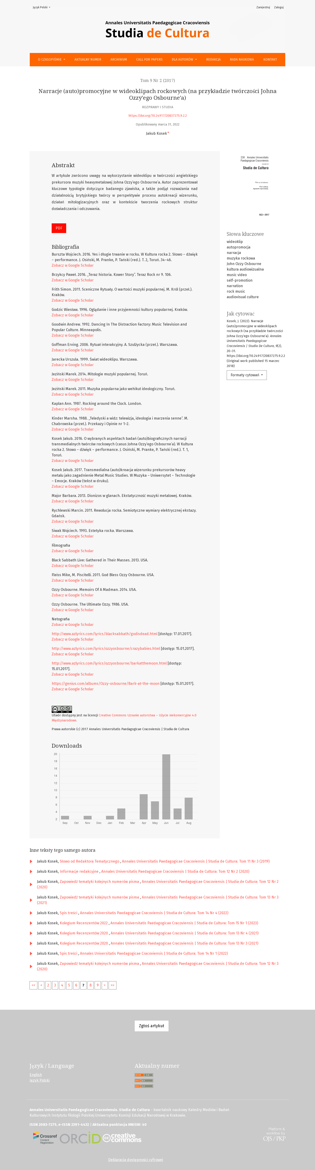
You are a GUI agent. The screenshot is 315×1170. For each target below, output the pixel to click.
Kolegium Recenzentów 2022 (84, 923)
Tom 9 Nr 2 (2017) (157, 80)
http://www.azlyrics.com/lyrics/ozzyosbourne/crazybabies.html (106, 648)
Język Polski (43, 7)
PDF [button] (59, 228)
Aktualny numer (87, 59)
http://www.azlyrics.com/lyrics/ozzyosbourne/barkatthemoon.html (109, 663)
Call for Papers (149, 59)
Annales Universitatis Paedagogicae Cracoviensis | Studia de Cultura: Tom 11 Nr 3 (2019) (196, 861)
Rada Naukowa (242, 59)
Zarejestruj (263, 7)
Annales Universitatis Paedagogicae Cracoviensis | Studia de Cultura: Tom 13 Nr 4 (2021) (185, 933)
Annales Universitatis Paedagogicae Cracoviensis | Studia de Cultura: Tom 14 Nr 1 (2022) (154, 953)
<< (33, 985)
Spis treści (69, 913)
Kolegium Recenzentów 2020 (84, 933)
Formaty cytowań (245, 375)
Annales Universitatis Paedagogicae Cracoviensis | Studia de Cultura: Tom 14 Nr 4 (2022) (154, 913)
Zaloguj (279, 7)
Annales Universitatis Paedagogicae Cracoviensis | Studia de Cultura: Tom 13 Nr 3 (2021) (184, 943)
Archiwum (118, 59)
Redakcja (213, 59)
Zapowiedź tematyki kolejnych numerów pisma (100, 881)
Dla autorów (183, 59)
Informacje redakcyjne (79, 871)
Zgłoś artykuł (151, 1025)
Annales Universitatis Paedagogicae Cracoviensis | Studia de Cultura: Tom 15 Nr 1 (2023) (184, 923)
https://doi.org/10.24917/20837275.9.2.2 (157, 116)
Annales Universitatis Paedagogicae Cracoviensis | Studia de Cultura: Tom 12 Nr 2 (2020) (175, 871)
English (36, 1075)
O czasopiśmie (50, 59)
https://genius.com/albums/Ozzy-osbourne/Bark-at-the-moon (106, 683)
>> (112, 985)
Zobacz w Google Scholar (73, 265)
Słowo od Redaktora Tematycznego (90, 861)
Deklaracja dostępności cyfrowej (135, 1160)
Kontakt (270, 59)
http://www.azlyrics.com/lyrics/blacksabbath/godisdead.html (105, 634)
